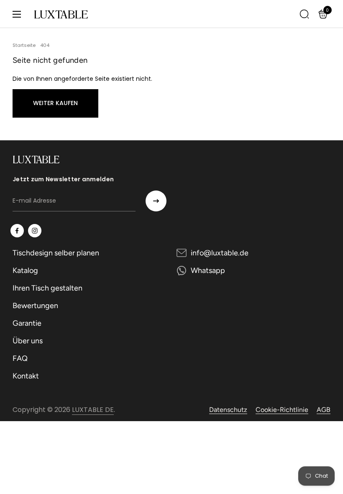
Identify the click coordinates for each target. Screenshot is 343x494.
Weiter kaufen (55, 103)
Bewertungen (35, 305)
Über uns (28, 340)
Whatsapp (208, 270)
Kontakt (26, 376)
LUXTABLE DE (93, 409)
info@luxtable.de (219, 252)
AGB (323, 410)
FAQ (20, 358)
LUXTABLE (60, 14)
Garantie (27, 323)
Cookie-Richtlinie (282, 410)
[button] (324, 14)
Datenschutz (228, 410)
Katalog (25, 270)
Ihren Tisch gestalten (47, 288)
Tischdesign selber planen (56, 252)
